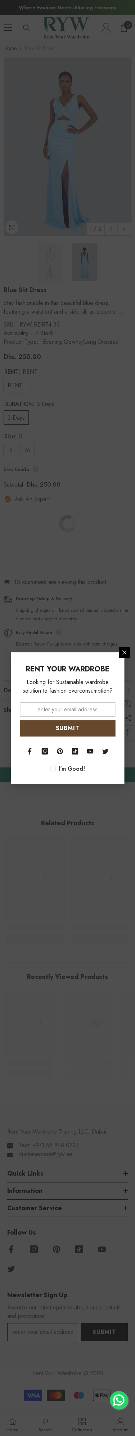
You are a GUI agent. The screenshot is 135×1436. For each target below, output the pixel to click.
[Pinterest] (60, 751)
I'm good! (72, 769)
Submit (68, 728)
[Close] (124, 652)
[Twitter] (105, 751)
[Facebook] (29, 751)
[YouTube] (90, 751)
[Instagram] (45, 751)
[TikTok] (75, 751)
